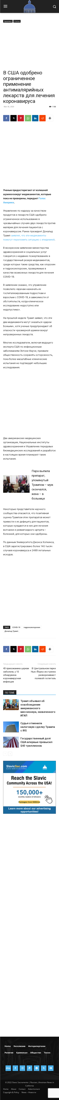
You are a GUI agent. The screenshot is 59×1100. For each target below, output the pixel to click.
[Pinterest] (21, 118)
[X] (13, 118)
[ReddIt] (42, 118)
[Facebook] (6, 118)
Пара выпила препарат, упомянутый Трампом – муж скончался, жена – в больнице (42, 484)
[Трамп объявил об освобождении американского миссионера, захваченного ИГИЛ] (11, 704)
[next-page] (10, 754)
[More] (50, 118)
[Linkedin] (35, 118)
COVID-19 (16, 627)
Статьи (17, 21)
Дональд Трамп (11, 631)
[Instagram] (22, 1068)
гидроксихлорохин (32, 627)
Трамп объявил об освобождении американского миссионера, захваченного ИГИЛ (37, 708)
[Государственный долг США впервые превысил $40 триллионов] (11, 742)
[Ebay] (8, 1068)
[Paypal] (29, 1068)
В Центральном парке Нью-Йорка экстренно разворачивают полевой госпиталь (43, 673)
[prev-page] (5, 754)
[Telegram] (36, 1068)
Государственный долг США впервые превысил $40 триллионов (36, 742)
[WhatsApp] (28, 118)
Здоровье (8, 21)
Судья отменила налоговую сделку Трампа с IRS (37, 727)
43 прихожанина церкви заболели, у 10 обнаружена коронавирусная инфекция (16, 675)
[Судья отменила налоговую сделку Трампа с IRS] (11, 726)
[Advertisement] (29, 46)
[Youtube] (50, 1068)
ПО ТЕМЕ (9, 692)
